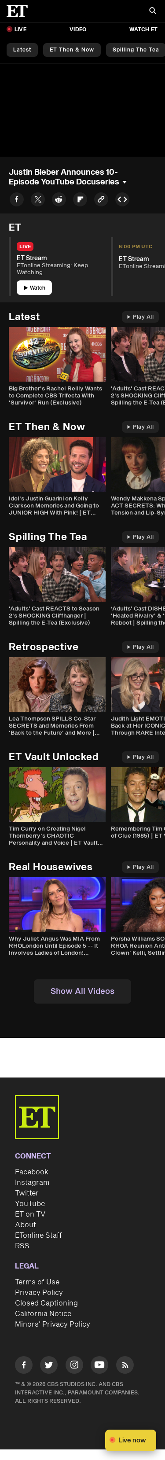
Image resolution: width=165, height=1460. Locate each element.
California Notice (43, 1314)
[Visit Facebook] (24, 1366)
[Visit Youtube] (99, 1365)
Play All (143, 317)
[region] (82, 110)
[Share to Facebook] (17, 200)
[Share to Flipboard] (80, 200)
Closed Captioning (46, 1303)
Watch (37, 288)
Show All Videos (82, 991)
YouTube (30, 1204)
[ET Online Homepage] (20, 11)
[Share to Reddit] (59, 200)
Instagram (32, 1182)
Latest (22, 50)
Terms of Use (37, 1282)
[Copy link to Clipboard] (101, 200)
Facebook (31, 1172)
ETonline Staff (38, 1235)
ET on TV (30, 1214)
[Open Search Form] (152, 11)
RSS (22, 1246)
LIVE (20, 30)
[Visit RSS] (125, 1366)
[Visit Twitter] (49, 1366)
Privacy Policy (39, 1292)
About (25, 1225)
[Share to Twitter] (38, 200)
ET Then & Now (72, 50)
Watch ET (143, 30)
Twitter (27, 1193)
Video (78, 30)
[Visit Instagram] (74, 1366)
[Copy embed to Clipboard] (122, 200)
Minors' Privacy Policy (52, 1324)
